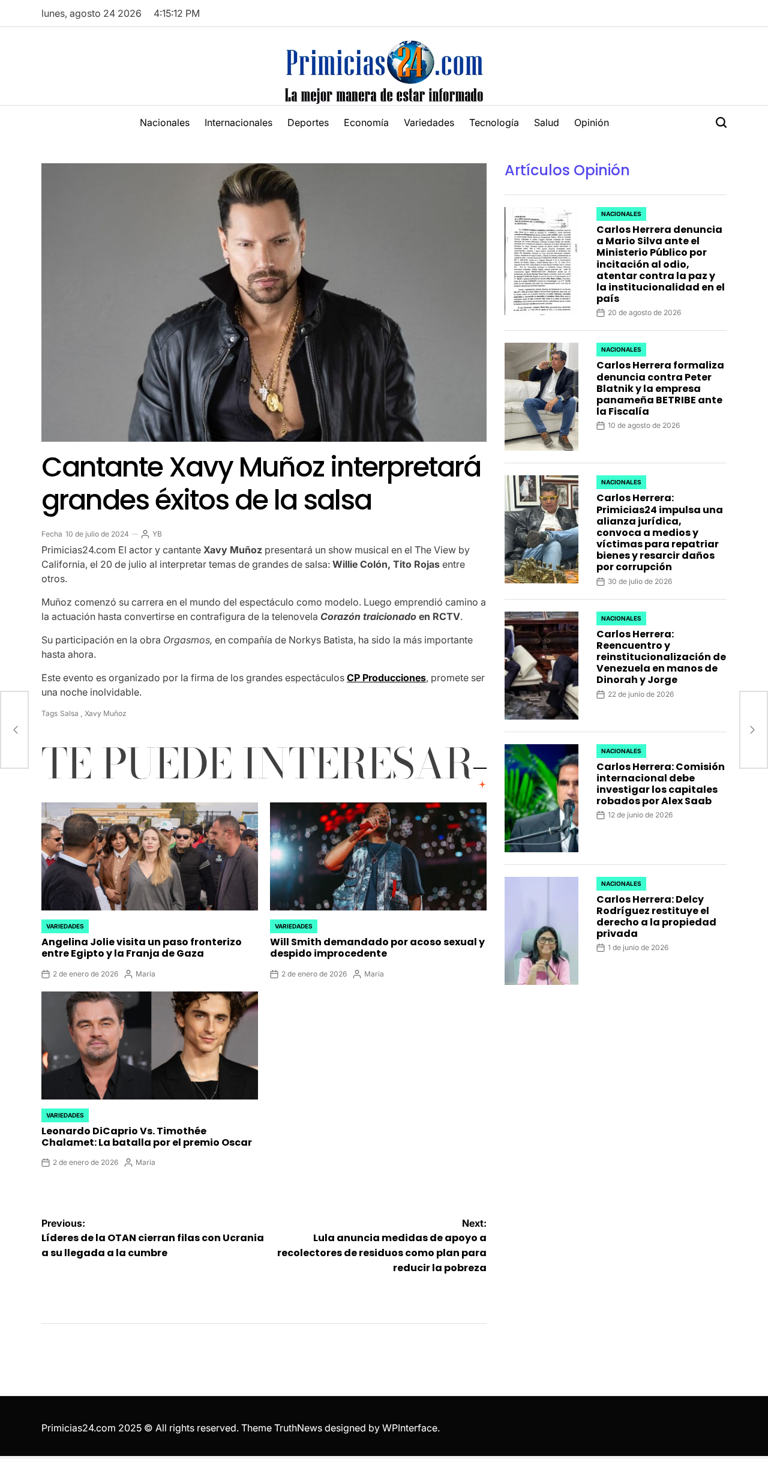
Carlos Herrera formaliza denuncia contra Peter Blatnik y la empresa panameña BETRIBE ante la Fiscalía (660, 388)
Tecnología (494, 122)
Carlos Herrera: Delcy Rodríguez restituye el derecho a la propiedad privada (656, 916)
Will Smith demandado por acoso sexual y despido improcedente (377, 947)
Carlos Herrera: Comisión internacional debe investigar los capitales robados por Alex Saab (660, 784)
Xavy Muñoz (106, 713)
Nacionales (165, 122)
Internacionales (238, 122)
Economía (366, 122)
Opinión (591, 122)
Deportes (308, 122)
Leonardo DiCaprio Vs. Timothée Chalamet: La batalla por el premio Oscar (146, 1136)
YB (157, 533)
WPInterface (409, 1428)
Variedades (429, 122)
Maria (145, 973)
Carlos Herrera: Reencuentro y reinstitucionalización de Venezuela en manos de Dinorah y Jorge (661, 657)
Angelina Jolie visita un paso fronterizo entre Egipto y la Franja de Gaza (141, 947)
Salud (546, 122)
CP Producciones (386, 678)
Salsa (69, 713)
